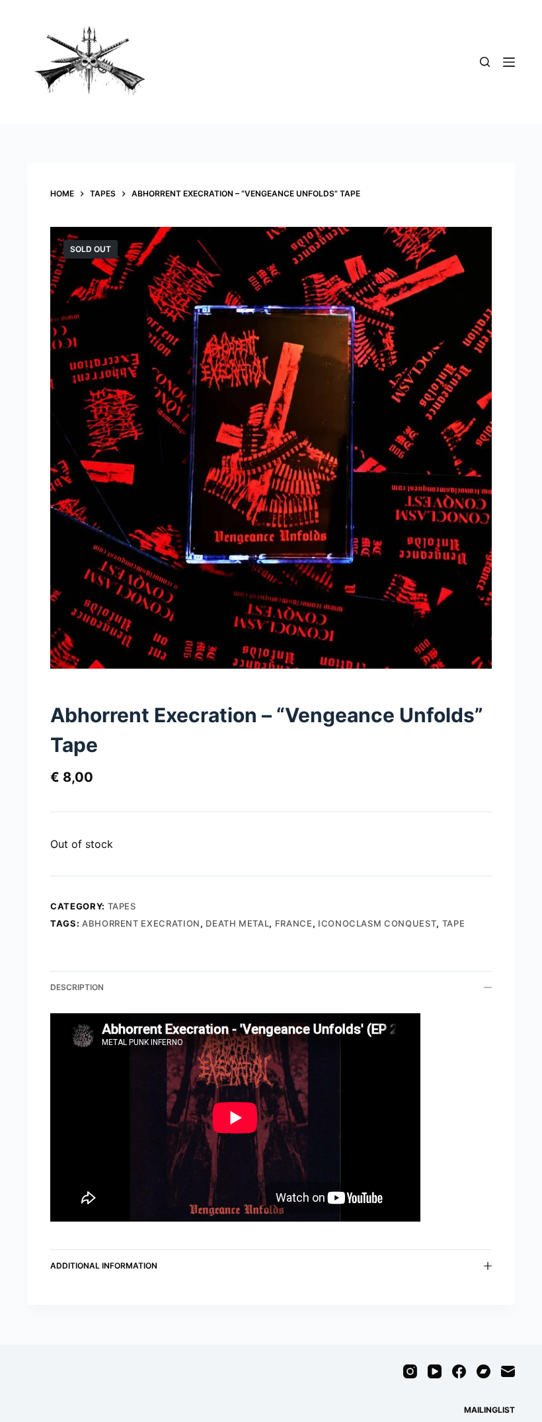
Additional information (103, 1266)
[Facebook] (459, 1371)
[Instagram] (410, 1371)
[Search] (485, 62)
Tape (453, 923)
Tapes (122, 906)
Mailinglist (489, 1410)
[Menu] (509, 62)
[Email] (508, 1371)
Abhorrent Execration (141, 923)
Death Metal (237, 923)
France (294, 923)
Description (77, 987)
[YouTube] (435, 1371)
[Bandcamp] (483, 1371)
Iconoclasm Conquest (377, 923)
